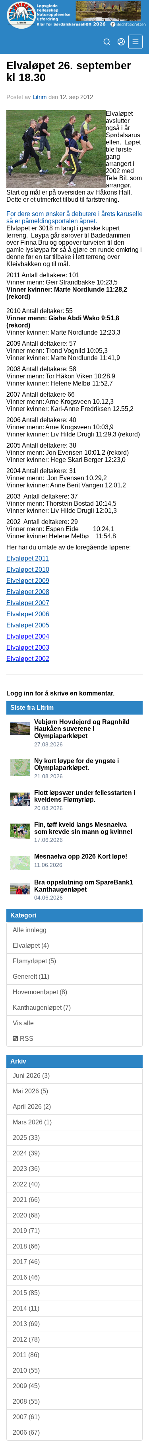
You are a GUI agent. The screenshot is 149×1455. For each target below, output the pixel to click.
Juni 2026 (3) (31, 1075)
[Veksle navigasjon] (135, 42)
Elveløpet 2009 (27, 580)
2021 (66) (26, 1199)
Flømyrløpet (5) (34, 961)
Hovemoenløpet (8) (40, 992)
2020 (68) (26, 1215)
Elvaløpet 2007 (27, 603)
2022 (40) (26, 1184)
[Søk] (107, 42)
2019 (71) (26, 1230)
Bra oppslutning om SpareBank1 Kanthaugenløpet (83, 886)
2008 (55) (26, 1401)
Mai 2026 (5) (30, 1091)
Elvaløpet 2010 (27, 569)
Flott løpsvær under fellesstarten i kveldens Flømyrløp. (84, 796)
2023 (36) (26, 1168)
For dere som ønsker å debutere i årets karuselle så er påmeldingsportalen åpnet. (74, 217)
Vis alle (23, 1023)
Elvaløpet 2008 (27, 591)
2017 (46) (26, 1261)
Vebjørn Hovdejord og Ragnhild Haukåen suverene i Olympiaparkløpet (82, 729)
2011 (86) (26, 1355)
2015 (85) (26, 1292)
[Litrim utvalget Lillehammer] (74, 15)
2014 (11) (26, 1308)
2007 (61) (26, 1417)
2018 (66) (26, 1246)
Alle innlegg (29, 930)
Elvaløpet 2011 (27, 558)
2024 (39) (26, 1153)
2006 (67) (26, 1432)
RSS (25, 1038)
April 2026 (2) (32, 1106)
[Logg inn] (121, 42)
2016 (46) (26, 1277)
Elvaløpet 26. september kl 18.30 (68, 71)
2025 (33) (26, 1137)
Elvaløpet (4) (31, 945)
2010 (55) (26, 1370)
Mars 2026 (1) (32, 1122)
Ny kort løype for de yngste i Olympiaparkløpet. (76, 764)
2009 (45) (26, 1386)
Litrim (40, 96)
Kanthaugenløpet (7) (42, 1007)
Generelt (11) (31, 976)
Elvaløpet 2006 (27, 614)
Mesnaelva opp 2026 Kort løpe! (80, 856)
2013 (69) (26, 1324)
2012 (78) (26, 1339)
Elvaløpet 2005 (27, 625)
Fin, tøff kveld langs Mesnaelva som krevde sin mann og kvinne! (83, 828)
